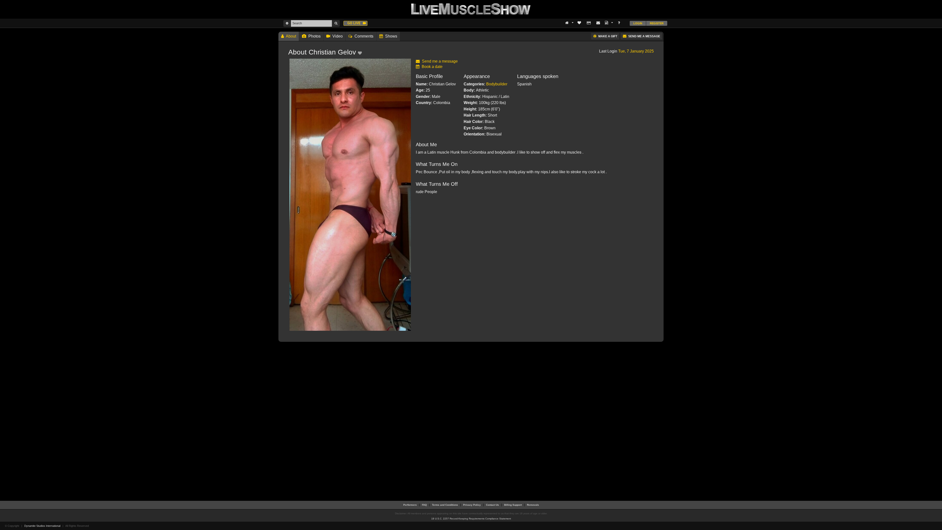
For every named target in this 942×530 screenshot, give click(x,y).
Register (657, 23)
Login (637, 23)
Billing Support (513, 505)
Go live (354, 23)
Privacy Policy (472, 505)
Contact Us (492, 505)
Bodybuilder (496, 84)
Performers (410, 505)
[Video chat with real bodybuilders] (471, 9)
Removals (533, 505)
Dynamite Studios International (42, 525)
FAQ (424, 505)
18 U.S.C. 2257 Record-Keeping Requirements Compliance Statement (471, 518)
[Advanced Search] (287, 23)
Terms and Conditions (445, 505)
